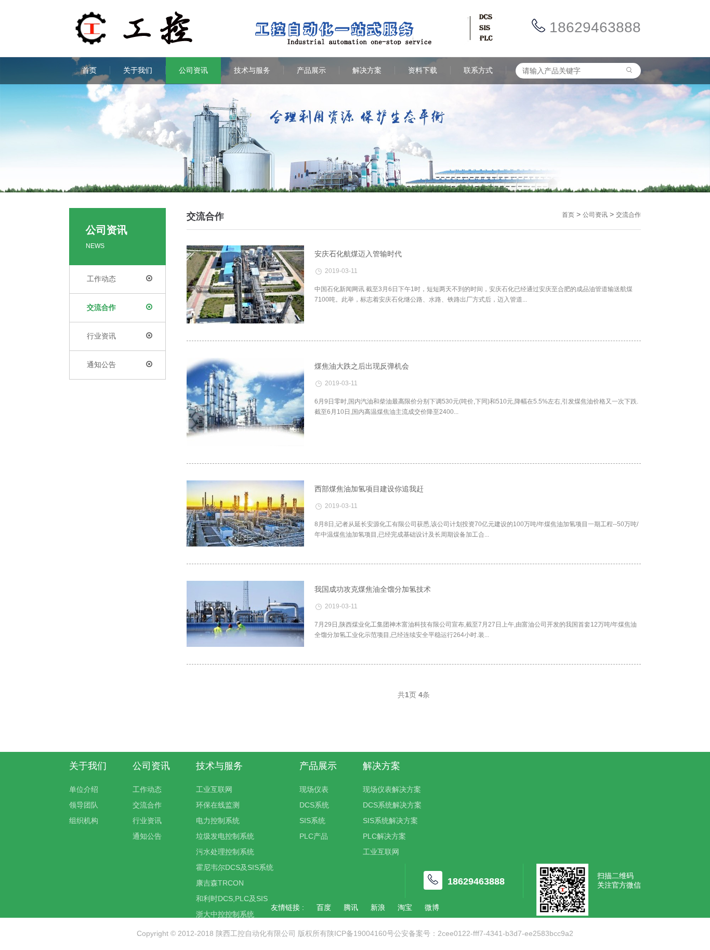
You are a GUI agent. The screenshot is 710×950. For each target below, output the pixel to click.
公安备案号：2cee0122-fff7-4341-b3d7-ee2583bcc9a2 (483, 933)
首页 (568, 214)
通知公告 (101, 364)
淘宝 (405, 907)
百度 (324, 907)
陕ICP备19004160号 (360, 933)
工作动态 (101, 279)
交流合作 (101, 307)
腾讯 (351, 907)
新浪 (378, 907)
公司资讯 (595, 214)
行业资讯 (101, 336)
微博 (432, 907)
